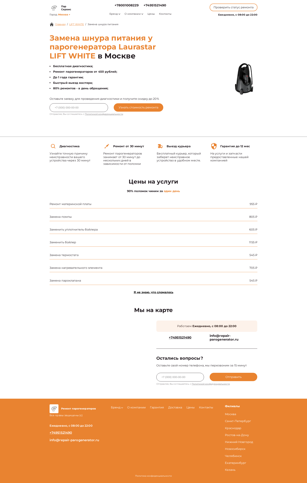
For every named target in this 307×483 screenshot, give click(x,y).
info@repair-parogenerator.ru (224, 338)
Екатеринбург (235, 463)
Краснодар (233, 428)
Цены (151, 13)
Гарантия (157, 407)
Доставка (175, 407)
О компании (133, 13)
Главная (60, 24)
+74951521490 (155, 5)
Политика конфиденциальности (153, 475)
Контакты (165, 13)
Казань (230, 469)
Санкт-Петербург (238, 421)
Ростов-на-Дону (237, 435)
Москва (230, 414)
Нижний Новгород (239, 442)
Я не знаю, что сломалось (153, 292)
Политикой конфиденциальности (104, 114)
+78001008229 (127, 5)
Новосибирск (235, 449)
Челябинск (233, 456)
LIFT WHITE (76, 24)
